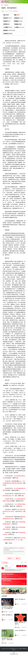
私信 (25, 565)
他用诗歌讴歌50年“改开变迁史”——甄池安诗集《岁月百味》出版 (7, 638)
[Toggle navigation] (25, 1)
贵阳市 (18, 15)
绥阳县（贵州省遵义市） (20, 599)
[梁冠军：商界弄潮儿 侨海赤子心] (20, 617)
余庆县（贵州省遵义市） (7, 615)
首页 (2, 5)
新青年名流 (15, 11)
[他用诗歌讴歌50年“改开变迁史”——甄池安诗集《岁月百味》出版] (7, 633)
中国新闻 (3, 599)
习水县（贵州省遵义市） (20, 630)
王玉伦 (2, 11)
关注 (19, 565)
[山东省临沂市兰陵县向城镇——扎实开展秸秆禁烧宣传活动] (7, 602)
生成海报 (5, 562)
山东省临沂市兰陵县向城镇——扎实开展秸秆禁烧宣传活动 (7, 607)
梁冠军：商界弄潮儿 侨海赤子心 (20, 623)
